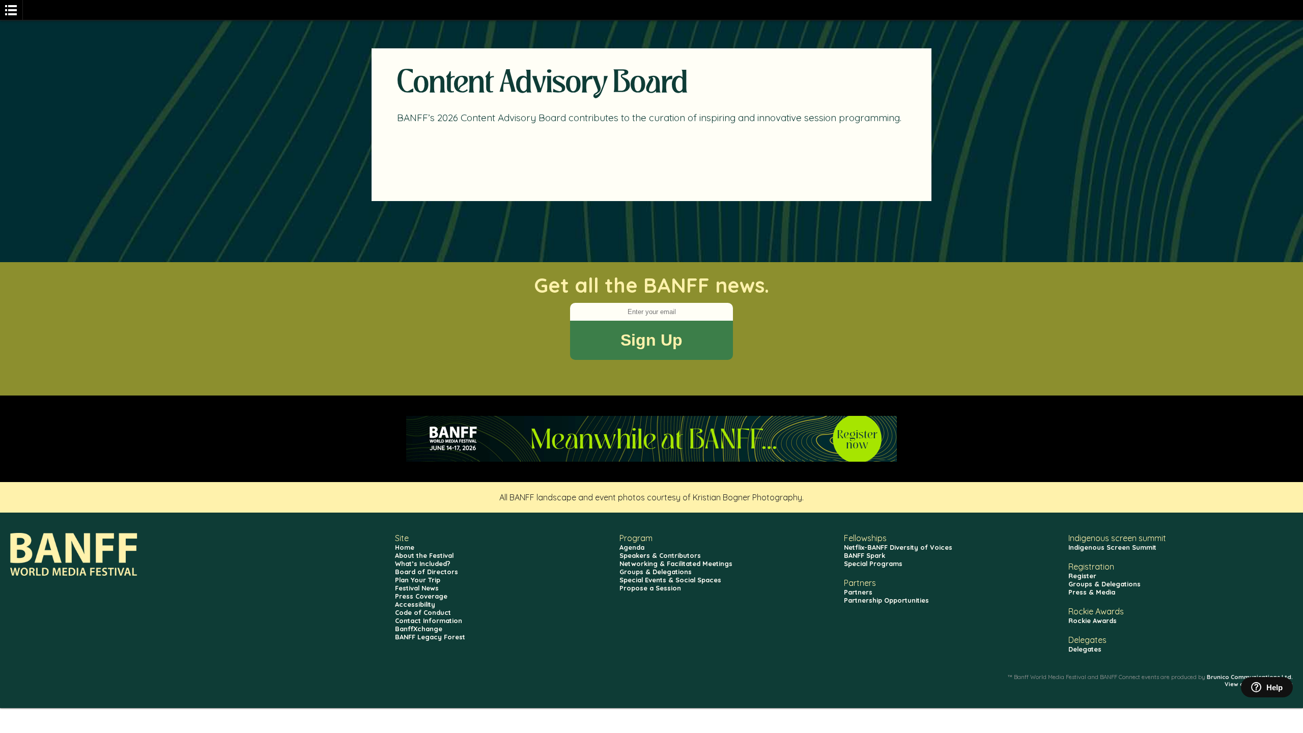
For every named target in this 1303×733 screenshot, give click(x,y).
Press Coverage (421, 596)
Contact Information (428, 620)
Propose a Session (650, 588)
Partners (858, 592)
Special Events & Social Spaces (670, 580)
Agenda (631, 547)
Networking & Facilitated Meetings (675, 563)
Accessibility (415, 604)
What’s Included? (422, 563)
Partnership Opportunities (886, 600)
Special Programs (873, 563)
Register (1082, 576)
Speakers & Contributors (660, 555)
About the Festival (424, 555)
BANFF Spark (864, 555)
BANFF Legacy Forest (430, 637)
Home (404, 547)
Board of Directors (426, 572)
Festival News (417, 588)
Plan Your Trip (417, 580)
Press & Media (1091, 592)
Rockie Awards (1092, 620)
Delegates (1084, 649)
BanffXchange (418, 629)
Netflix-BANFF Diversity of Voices (898, 547)
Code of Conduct (423, 612)
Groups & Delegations (655, 572)
